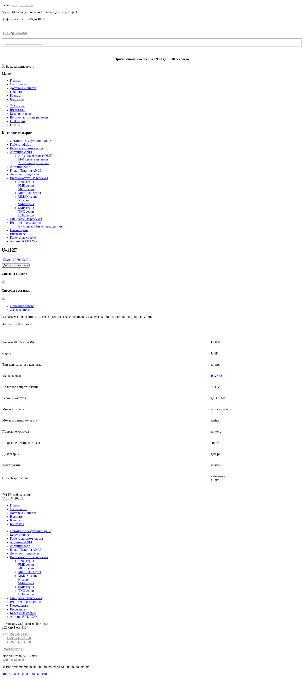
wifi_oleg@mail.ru (15, 659)
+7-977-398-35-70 (19, 642)
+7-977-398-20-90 (19, 638)
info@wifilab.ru (22, 5)
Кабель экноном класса (26, 148)
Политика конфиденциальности (24, 673)
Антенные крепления (33, 163)
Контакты (17, 99)
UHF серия (26, 215)
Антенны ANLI (21, 152)
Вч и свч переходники (25, 222)
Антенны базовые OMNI (35, 155)
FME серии (26, 185)
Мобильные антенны (33, 159)
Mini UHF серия (29, 193)
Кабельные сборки (23, 237)
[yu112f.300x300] (15, 259)
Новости (16, 91)
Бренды (15, 95)
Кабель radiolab (20, 144)
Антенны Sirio (20, 167)
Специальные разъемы (26, 219)
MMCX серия (27, 196)
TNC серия (26, 211)
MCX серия (26, 189)
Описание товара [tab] (22, 306)
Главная (15, 80)
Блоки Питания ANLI (25, 170)
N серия (23, 200)
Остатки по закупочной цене (30, 141)
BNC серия (26, 181)
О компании (18, 84)
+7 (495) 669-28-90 (15, 33)
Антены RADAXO (23, 241)
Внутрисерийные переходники (40, 226)
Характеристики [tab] (21, 309)
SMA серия (26, 204)
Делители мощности (24, 174)
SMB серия (26, 208)
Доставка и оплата (23, 88)
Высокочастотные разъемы (29, 178)
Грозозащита (19, 230)
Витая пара (18, 234)
